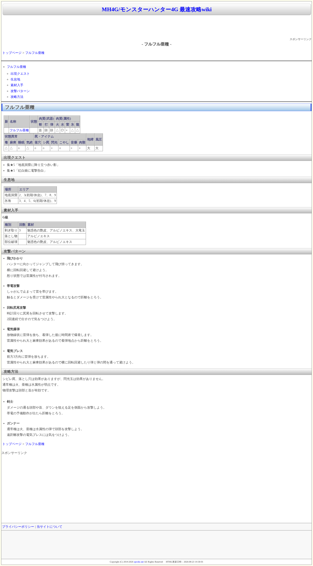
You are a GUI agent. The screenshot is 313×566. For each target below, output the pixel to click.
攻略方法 (17, 97)
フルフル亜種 (34, 53)
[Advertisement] (156, 26)
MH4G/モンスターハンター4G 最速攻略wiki (157, 9)
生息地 (15, 79)
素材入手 (17, 85)
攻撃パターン (20, 91)
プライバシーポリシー (18, 526)
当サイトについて (49, 526)
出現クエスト (20, 73)
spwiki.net (139, 562)
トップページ (12, 53)
